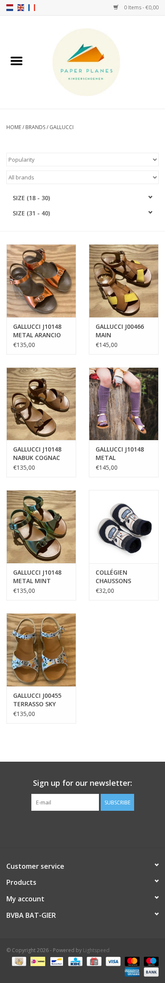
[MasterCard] (131, 960)
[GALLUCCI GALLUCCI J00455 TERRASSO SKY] (41, 649)
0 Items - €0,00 (141, 7)
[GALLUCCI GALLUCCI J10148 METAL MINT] (41, 526)
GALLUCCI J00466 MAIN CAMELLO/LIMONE (122, 330)
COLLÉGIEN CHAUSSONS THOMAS (113, 576)
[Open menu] (16, 60)
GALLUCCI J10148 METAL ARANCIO (37, 330)
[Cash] (18, 960)
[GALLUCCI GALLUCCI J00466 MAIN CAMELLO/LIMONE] (124, 280)
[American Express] (131, 971)
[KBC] (74, 960)
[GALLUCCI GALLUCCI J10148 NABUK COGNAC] (41, 404)
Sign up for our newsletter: (82, 783)
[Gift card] (93, 960)
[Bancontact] (56, 960)
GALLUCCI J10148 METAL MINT (37, 576)
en (20, 7)
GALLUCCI (62, 127)
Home (13, 127)
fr (31, 7)
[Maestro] (150, 960)
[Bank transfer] (150, 971)
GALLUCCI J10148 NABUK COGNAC (37, 453)
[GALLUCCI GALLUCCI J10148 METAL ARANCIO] (41, 280)
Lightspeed (96, 950)
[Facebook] (75, 828)
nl (9, 7)
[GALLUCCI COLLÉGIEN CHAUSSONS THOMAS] (124, 526)
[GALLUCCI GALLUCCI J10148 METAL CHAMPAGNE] (124, 404)
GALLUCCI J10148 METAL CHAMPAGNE (120, 453)
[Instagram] (90, 828)
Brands (35, 127)
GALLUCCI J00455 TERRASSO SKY (37, 699)
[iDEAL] (37, 960)
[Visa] (112, 960)
